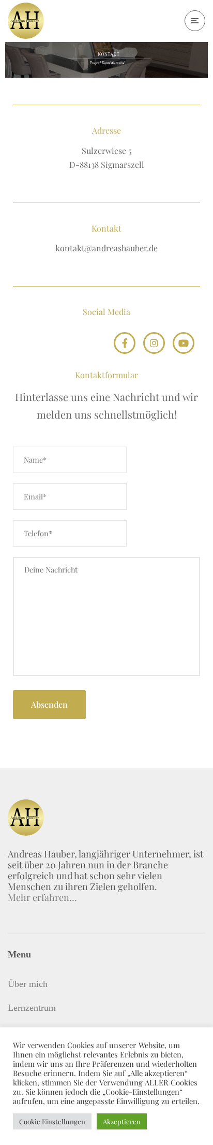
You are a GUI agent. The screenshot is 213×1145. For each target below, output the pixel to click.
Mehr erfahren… (42, 897)
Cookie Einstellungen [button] (52, 1121)
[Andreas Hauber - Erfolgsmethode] (26, 21)
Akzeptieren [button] (122, 1121)
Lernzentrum (32, 1008)
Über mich (28, 984)
